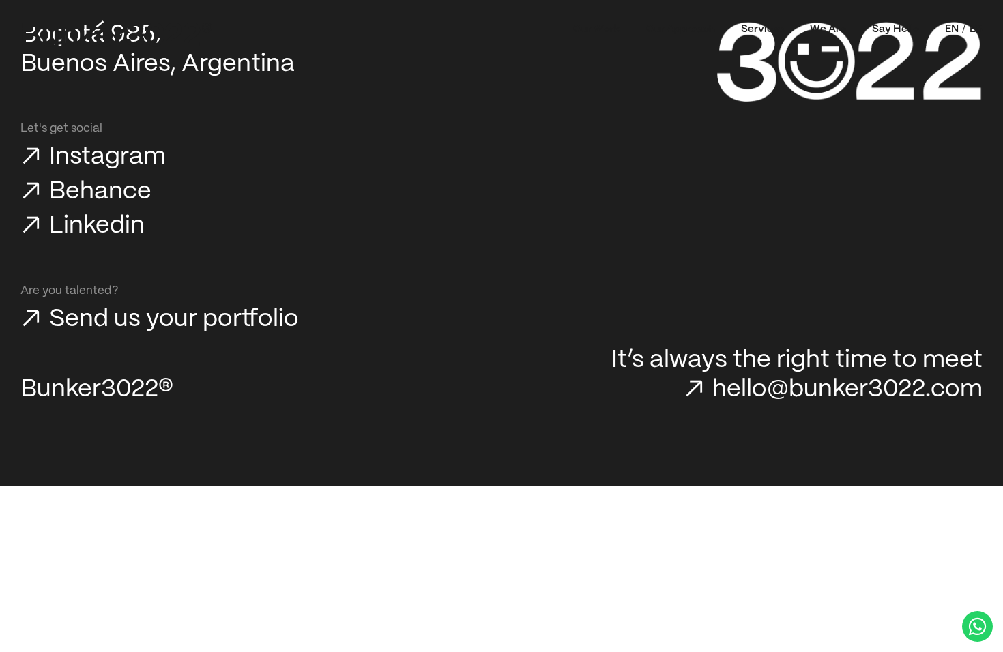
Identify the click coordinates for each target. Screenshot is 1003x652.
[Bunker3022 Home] (117, 35)
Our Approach (680, 29)
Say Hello (895, 29)
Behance (100, 191)
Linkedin (97, 225)
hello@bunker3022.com (847, 389)
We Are (828, 29)
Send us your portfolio (174, 319)
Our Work (596, 29)
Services (763, 29)
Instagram (107, 156)
